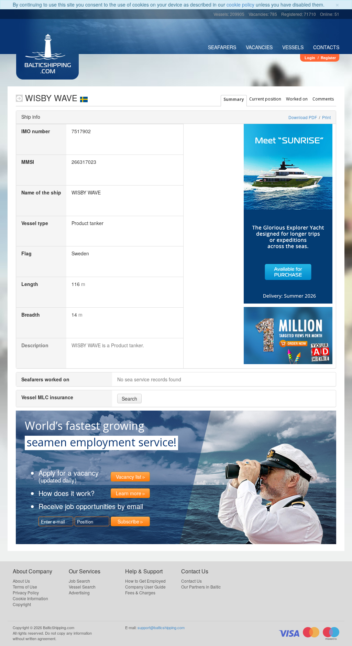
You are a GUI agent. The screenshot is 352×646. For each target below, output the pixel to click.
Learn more (128, 493)
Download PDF (302, 117)
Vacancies (259, 47)
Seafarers (222, 47)
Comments (323, 99)
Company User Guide (145, 587)
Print (326, 117)
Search (129, 398)
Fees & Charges (140, 592)
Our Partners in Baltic (201, 587)
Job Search (79, 581)
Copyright (22, 604)
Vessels (293, 47)
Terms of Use (25, 587)
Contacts (326, 47)
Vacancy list (128, 476)
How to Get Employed (145, 581)
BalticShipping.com (47, 68)
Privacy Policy (26, 592)
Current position (265, 99)
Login (310, 57)
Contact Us (191, 581)
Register (328, 57)
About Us (21, 581)
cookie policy (240, 4)
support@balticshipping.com (161, 627)
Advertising (79, 592)
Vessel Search (82, 587)
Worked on (297, 99)
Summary (233, 99)
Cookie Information (30, 598)
